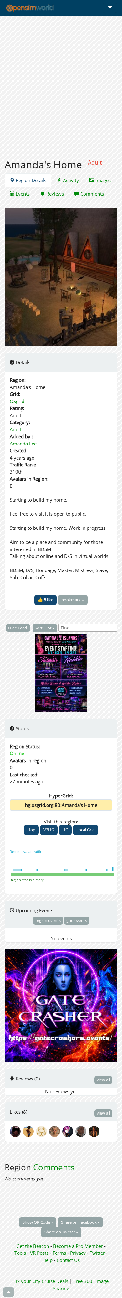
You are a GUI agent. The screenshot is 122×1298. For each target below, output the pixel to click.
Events (22, 194)
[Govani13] (82, 1131)
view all (103, 1080)
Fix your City (26, 1281)
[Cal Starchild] (16, 1131)
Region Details (30, 180)
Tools (20, 1253)
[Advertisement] (61, 84)
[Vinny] (42, 1131)
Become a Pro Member (78, 1246)
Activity (70, 180)
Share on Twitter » (61, 1232)
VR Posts (40, 1253)
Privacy (78, 1253)
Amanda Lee (23, 443)
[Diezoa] (68, 1131)
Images (102, 180)
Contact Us (68, 1260)
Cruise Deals (55, 1281)
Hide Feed (18, 628)
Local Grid (85, 830)
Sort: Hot (44, 628)
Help (48, 1260)
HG (65, 830)
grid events (76, 920)
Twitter (97, 1253)
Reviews (54, 194)
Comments (91, 194)
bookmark (71, 599)
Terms (60, 1253)
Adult (15, 429)
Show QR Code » (38, 1222)
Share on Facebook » (80, 1222)
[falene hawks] (29, 1131)
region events (48, 920)
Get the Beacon (32, 1246)
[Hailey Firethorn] (94, 1131)
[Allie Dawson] (55, 1131)
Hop (31, 830)
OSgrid (17, 401)
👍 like (45, 599)
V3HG (48, 830)
